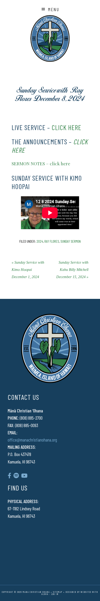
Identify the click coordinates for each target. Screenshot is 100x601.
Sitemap (57, 592)
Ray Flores (51, 241)
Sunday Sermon (70, 241)
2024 (40, 241)
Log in (55, 594)
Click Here (26, 113)
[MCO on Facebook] (9, 475)
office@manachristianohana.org (32, 439)
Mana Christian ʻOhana (50, 38)
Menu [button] (53, 9)
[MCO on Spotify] (16, 475)
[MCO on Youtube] (24, 475)
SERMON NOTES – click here (41, 163)
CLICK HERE (66, 127)
